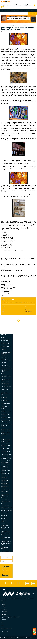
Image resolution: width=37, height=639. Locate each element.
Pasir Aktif (2, 514)
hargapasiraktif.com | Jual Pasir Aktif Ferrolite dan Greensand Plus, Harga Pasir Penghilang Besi (19, 637)
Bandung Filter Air (4, 609)
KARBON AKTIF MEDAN (4, 484)
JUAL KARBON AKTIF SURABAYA (6, 445)
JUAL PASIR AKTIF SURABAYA (5, 457)
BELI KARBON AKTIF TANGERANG (6, 346)
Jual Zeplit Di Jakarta (4, 466)
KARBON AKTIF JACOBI (4, 481)
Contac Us (5, 575)
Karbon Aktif (3, 604)
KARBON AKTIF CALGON (4, 469)
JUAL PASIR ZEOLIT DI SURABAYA (6, 458)
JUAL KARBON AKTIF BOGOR (5, 413)
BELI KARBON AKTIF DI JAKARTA (6, 342)
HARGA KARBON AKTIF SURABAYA (6, 378)
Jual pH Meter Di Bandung (5, 462)
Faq (34, 636)
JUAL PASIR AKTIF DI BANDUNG (6, 454)
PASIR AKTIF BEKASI (4, 517)
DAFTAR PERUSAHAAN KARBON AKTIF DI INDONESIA (6, 353)
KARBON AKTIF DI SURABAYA (5, 473)
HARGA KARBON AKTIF (4, 365)
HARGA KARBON (3, 363)
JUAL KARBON (3, 408)
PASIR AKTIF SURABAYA (4, 520)
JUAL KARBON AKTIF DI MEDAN (6, 422)
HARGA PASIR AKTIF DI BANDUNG (6, 387)
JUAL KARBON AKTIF (4, 410)
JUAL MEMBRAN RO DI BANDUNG (6, 449)
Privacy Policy (27, 636)
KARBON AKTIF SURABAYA (5, 486)
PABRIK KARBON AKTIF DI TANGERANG (5, 505)
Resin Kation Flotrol (4, 536)
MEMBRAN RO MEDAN (4, 491)
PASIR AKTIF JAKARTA (4, 518)
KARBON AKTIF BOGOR (4, 467)
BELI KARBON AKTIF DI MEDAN (5, 343)
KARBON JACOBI (3, 487)
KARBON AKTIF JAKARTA (5, 483)
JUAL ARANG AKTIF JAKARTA (5, 403)
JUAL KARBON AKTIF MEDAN (5, 441)
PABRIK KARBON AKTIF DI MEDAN (6, 501)
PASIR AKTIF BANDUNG (4, 515)
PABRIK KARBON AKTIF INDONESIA (6, 507)
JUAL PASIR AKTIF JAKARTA (5, 455)
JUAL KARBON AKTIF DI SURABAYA (6, 424)
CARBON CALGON (4, 349)
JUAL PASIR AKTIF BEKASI (5, 452)
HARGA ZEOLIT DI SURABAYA (5, 390)
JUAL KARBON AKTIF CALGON (5, 414)
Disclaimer (31, 636)
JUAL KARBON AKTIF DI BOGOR (6, 417)
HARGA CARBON (3, 362)
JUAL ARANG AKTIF (4, 397)
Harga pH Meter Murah (4, 389)
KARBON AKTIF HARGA (4, 477)
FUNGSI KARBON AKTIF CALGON (6, 360)
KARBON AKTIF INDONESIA (5, 480)
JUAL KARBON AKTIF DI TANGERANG (4, 426)
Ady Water (3, 602)
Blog (36, 636)
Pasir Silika (2, 521)
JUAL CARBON (3, 404)
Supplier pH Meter (4, 539)
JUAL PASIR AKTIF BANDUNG (5, 451)
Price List (3, 560)
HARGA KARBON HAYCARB (5, 383)
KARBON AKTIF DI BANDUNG (5, 470)
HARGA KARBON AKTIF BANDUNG (6, 366)
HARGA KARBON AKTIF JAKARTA (6, 376)
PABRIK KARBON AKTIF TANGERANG (4, 512)
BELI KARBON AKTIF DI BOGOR (5, 340)
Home (2, 25)
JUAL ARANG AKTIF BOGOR (5, 400)
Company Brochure (4, 557)
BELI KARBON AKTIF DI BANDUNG (6, 339)
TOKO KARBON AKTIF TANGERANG (6, 549)
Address (3, 309)
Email (3, 311)
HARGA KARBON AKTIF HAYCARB (6, 375)
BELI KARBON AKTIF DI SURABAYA (6, 345)
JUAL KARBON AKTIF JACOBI (5, 429)
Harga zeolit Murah (4, 392)
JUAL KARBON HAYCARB (5, 448)
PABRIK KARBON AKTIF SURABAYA (6, 510)
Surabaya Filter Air (4, 611)
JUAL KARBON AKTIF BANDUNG (6, 411)
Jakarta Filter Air (4, 607)
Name (3, 306)
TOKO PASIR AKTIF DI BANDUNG (6, 551)
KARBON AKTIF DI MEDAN (5, 472)
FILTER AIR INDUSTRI (4, 359)
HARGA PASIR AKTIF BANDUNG (6, 386)
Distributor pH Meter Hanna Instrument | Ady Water (5, 357)
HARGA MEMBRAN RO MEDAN (5, 384)
